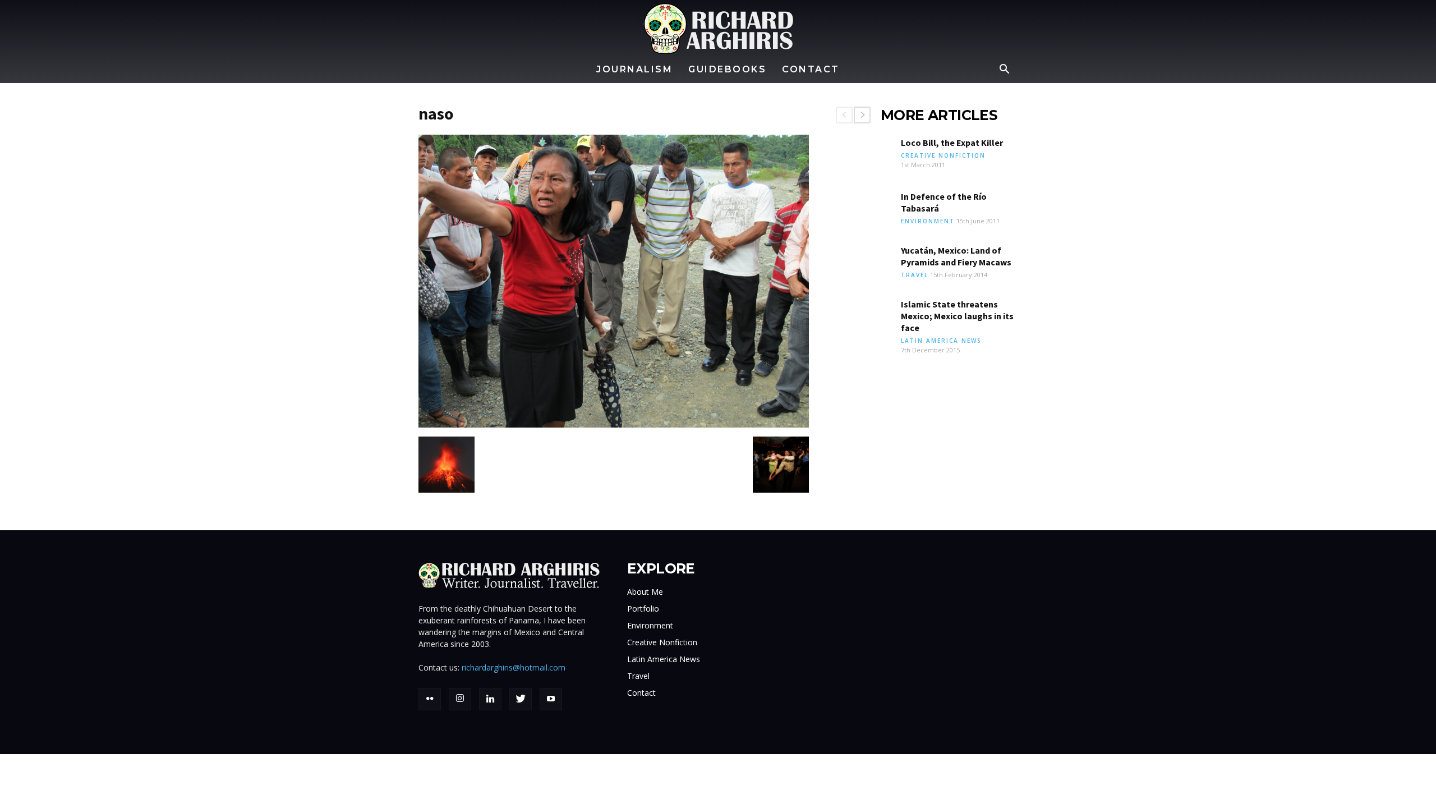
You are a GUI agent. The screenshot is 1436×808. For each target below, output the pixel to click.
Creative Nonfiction (943, 155)
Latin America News (941, 341)
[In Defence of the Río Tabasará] (864, 210)
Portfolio (643, 608)
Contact (811, 69)
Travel (914, 275)
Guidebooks (727, 69)
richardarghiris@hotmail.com (513, 667)
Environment (928, 221)
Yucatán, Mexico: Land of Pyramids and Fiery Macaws (956, 256)
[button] (1004, 70)
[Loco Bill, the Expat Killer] (864, 156)
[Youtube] (551, 699)
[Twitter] (520, 699)
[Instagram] (460, 699)
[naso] (613, 424)
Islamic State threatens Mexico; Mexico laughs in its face (957, 316)
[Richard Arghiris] (718, 28)
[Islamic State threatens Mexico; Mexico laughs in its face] (864, 318)
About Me (645, 591)
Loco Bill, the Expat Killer (952, 142)
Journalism (634, 69)
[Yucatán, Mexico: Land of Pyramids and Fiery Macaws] (864, 264)
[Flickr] (429, 699)
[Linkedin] (490, 699)
